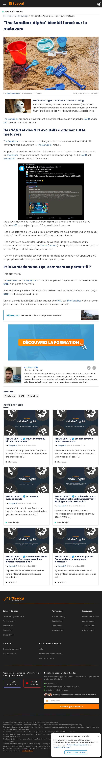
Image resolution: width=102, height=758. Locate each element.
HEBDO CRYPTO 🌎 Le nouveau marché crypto (22, 497)
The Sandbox (10, 118)
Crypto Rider (57, 621)
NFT (5, 122)
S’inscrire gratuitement (71, 706)
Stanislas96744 (13, 94)
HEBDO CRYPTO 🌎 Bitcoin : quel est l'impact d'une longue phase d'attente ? (74, 559)
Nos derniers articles (90, 616)
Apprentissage (88, 621)
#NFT (21, 396)
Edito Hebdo (12, 462)
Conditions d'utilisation (62, 747)
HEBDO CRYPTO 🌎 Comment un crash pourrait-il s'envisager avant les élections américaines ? (26, 559)
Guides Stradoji (88, 625)
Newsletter (7, 630)
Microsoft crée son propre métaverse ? (41, 315)
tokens (7, 158)
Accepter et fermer (76, 752)
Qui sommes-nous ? (12, 649)
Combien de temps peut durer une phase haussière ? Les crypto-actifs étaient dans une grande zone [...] (26, 453)
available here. (27, 751)
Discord (53, 245)
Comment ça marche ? (13, 616)
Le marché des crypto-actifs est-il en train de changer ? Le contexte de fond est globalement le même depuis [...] (26, 511)
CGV (41, 649)
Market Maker (58, 630)
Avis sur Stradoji (9, 653)
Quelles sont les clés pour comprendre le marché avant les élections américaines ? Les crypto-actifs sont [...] (75, 453)
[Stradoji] (16, 3)
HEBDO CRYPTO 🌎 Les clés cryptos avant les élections (74, 440)
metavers (12, 155)
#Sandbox (33, 396)
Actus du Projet (14, 11)
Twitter (44, 245)
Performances (9, 621)
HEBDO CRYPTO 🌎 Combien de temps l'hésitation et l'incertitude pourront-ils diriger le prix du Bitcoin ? (75, 499)
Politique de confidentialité (77, 745)
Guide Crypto (9, 635)
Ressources (8, 16)
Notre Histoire (9, 625)
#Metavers (10, 396)
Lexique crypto (88, 630)
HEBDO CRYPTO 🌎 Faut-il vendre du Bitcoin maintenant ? (25, 440)
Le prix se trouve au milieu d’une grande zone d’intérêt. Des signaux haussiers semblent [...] (25, 573)
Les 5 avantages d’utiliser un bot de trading (58, 100)
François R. (13, 445)
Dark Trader (57, 625)
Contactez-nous (46, 658)
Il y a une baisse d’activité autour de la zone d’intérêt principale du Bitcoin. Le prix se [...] (75, 573)
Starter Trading (58, 616)
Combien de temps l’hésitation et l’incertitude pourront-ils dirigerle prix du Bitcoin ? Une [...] (74, 513)
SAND (87, 118)
